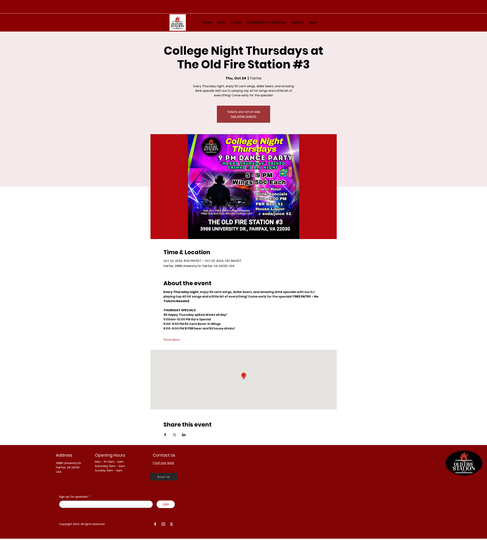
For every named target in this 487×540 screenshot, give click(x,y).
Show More (171, 340)
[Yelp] (171, 524)
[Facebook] (155, 524)
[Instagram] (163, 524)
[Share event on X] (174, 434)
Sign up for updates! (73, 496)
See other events (243, 116)
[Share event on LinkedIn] (184, 434)
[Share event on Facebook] (165, 434)
